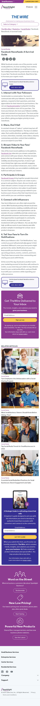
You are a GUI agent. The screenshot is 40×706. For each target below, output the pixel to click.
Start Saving (20, 614)
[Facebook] (7, 672)
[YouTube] (12, 672)
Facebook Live (6, 153)
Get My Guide (20, 537)
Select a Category (9, 24)
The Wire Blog (6, 29)
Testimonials (20, 590)
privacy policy (23, 334)
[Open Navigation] (36, 7)
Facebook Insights (13, 106)
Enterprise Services (8, 657)
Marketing (16, 29)
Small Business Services (10, 652)
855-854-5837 (16, 87)
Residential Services (8, 667)
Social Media (25, 29)
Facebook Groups (7, 178)
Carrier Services (7, 662)
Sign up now (20, 320)
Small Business (7, 1)
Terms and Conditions (10, 695)
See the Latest (20, 637)
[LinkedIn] (2, 672)
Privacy (33, 692)
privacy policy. (27, 560)
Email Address (20, 527)
